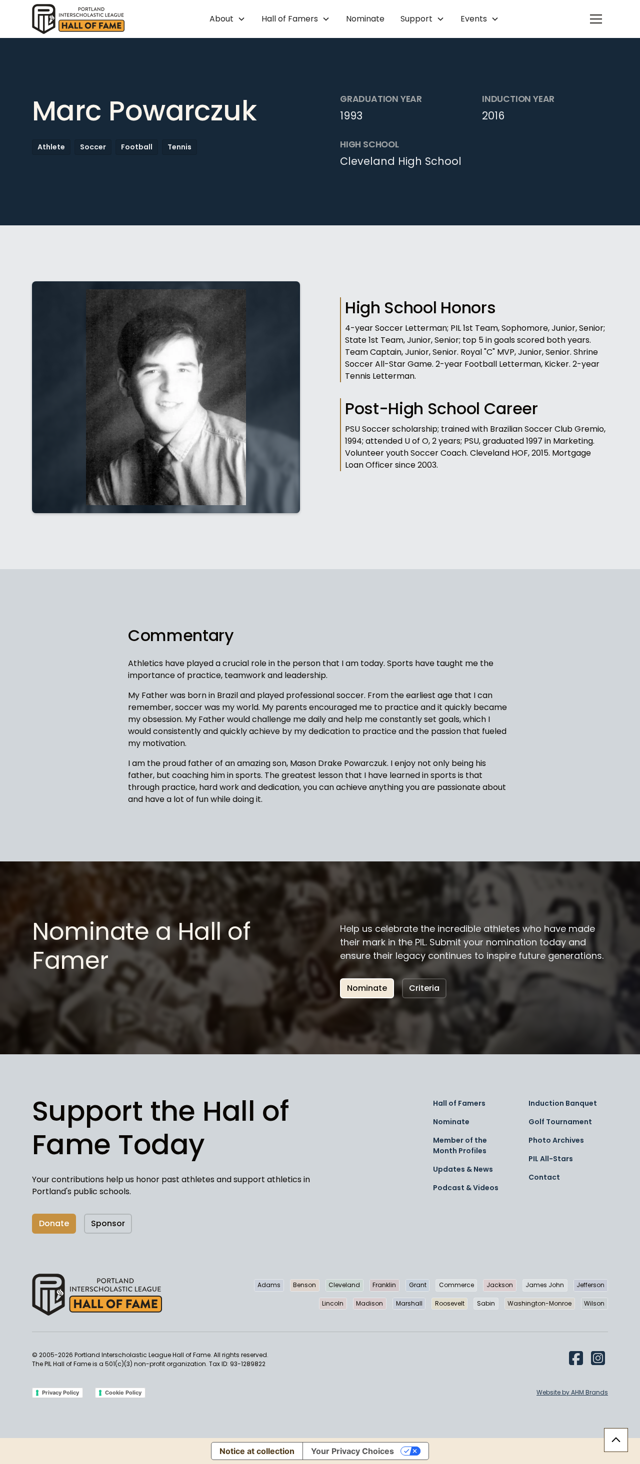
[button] (228, 19)
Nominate (365, 18)
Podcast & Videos (465, 1188)
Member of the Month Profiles (460, 1145)
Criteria (424, 988)
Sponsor (108, 1223)
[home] (78, 19)
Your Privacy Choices (352, 1451)
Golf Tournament (560, 1122)
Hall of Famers (459, 1103)
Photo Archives (556, 1140)
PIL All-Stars (550, 1159)
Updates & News (463, 1169)
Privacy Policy (60, 1392)
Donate (54, 1223)
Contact (544, 1177)
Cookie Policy (123, 1392)
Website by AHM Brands (572, 1392)
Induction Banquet (562, 1103)
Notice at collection (257, 1451)
